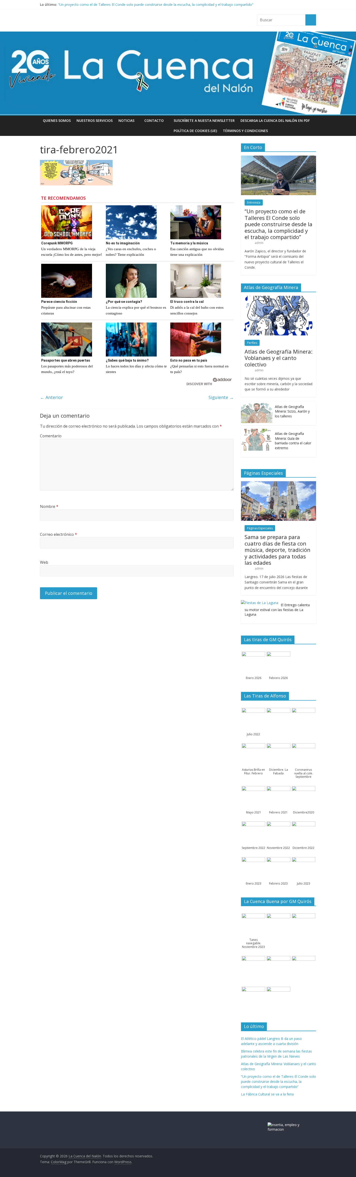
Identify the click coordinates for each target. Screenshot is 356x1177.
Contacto (154, 120)
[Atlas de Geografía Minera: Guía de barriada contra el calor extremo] (256, 431)
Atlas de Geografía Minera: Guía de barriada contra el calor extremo (293, 440)
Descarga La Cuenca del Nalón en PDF (275, 120)
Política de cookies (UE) (195, 130)
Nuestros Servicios (95, 120)
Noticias (126, 120)
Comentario (51, 436)
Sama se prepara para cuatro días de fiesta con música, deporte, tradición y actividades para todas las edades (277, 549)
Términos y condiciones (245, 130)
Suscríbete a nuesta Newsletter (204, 120)
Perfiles (252, 343)
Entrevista (253, 202)
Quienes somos (57, 120)
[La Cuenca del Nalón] (178, 34)
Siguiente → (221, 397)
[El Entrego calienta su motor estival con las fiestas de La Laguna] (259, 602)
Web (44, 562)
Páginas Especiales (260, 528)
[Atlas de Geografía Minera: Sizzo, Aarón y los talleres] (256, 404)
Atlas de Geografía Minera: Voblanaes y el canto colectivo (278, 358)
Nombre (49, 506)
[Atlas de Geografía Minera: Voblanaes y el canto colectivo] (278, 298)
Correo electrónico (58, 534)
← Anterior (51, 397)
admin (259, 243)
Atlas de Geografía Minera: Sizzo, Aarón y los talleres (292, 411)
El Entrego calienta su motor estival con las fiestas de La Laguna (277, 610)
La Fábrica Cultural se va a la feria (267, 1094)
